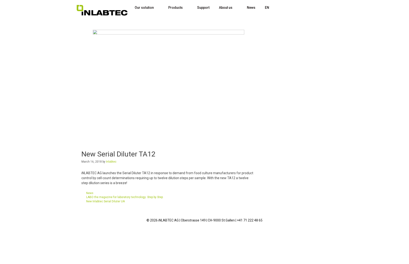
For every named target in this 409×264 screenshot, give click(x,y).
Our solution (144, 7)
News (251, 7)
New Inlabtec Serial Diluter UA (105, 201)
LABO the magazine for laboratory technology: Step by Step (124, 197)
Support (203, 7)
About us (225, 7)
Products (175, 7)
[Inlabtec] (102, 10)
